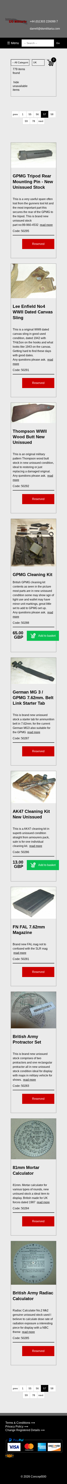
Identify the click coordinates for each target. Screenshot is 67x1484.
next (40, 121)
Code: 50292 (21, 486)
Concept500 (38, 1476)
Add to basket (47, 635)
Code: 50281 (21, 959)
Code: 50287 (21, 738)
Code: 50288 (21, 622)
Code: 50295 (21, 231)
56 (37, 114)
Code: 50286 (21, 852)
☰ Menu (13, 43)
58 (52, 114)
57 (44, 114)
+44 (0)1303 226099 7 (44, 21)
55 (30, 114)
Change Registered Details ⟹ (25, 1430)
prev (15, 114)
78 (33, 121)
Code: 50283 (21, 1085)
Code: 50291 (21, 370)
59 (26, 121)
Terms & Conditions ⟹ (20, 1422)
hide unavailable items (16, 86)
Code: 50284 (21, 1208)
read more (46, 224)
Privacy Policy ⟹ (16, 1426)
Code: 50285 (21, 1338)
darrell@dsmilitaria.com (45, 28)
